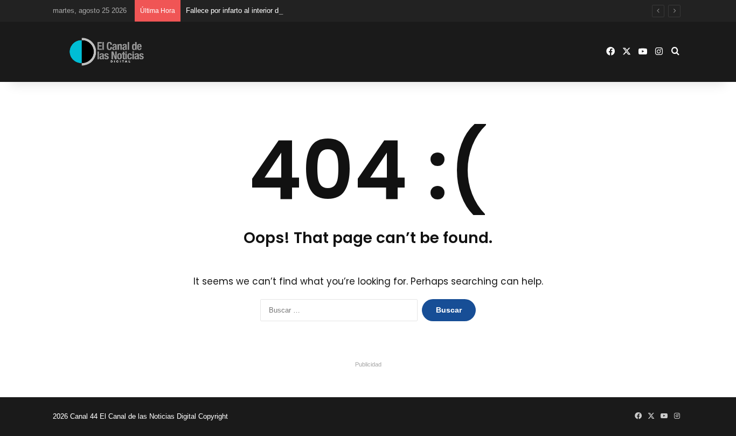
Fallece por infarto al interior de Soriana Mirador (260, 10)
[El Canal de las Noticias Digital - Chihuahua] (107, 51)
